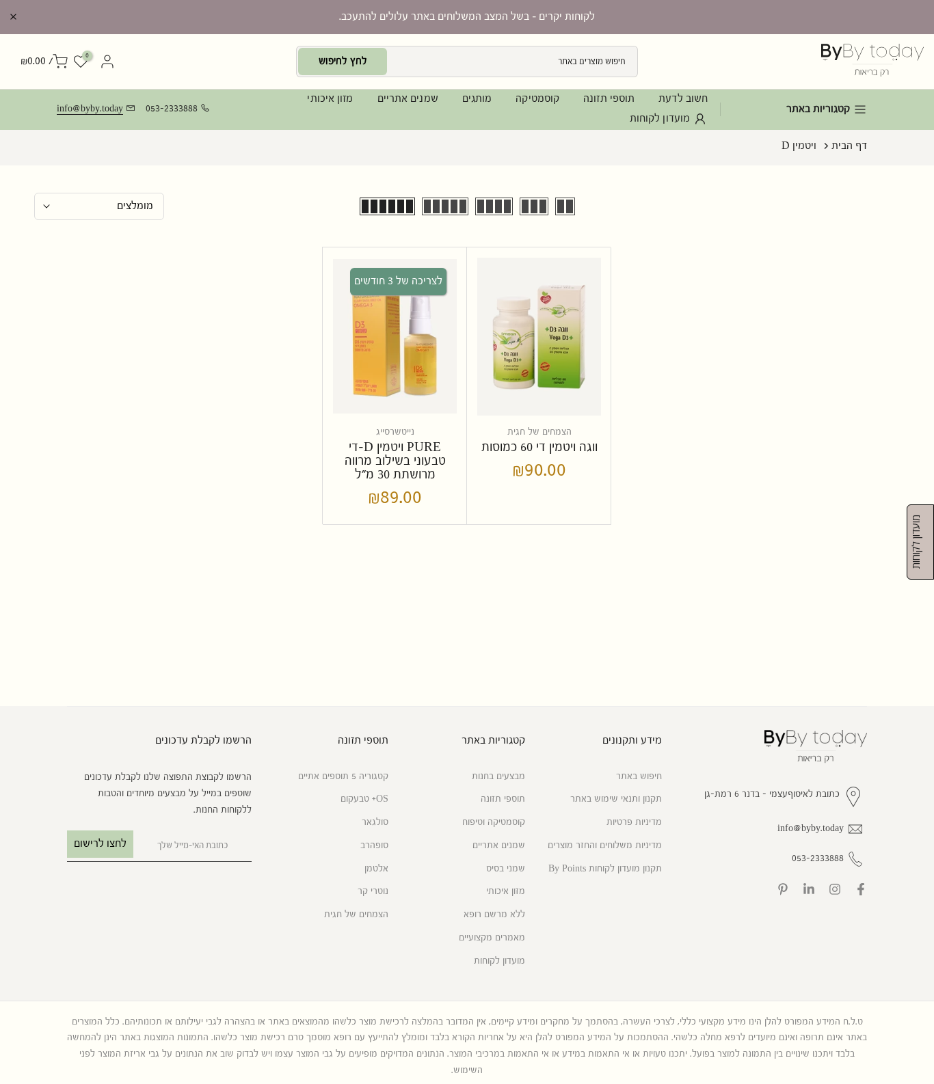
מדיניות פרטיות (634, 822)
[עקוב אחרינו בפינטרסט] (783, 889)
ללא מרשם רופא (494, 914)
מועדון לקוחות (660, 118)
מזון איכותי (330, 99)
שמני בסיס (505, 868)
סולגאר (375, 822)
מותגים (477, 99)
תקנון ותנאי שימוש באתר (616, 799)
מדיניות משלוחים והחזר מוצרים (605, 845)
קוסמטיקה (537, 99)
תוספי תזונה (609, 99)
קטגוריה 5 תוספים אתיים (343, 776)
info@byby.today (90, 108)
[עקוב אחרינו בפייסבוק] (861, 889)
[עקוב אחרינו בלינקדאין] (809, 889)
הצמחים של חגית (539, 432)
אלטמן (376, 868)
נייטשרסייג (395, 432)
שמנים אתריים (407, 99)
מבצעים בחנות (498, 776)
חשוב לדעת (683, 99)
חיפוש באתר (639, 776)
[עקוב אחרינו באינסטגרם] (835, 889)
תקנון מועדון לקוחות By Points (605, 868)
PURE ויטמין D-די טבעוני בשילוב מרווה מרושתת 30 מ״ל (395, 461)
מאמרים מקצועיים (492, 938)
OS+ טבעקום (364, 799)
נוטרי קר (373, 891)
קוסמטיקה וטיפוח (493, 822)
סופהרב (374, 845)
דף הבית (849, 146)
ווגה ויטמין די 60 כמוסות (539, 447)
